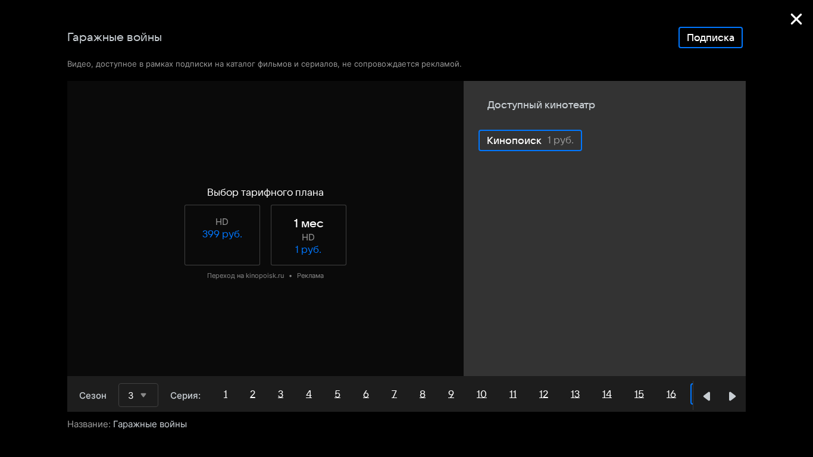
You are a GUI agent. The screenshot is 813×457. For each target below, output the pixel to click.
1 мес (308, 223)
